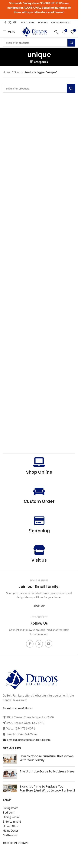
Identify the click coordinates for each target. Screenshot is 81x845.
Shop (17, 72)
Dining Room (11, 817)
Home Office (10, 826)
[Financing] (39, 520)
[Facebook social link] (5, 22)
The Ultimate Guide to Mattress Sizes (47, 771)
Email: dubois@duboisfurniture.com (28, 739)
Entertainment (12, 821)
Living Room (10, 808)
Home (6, 72)
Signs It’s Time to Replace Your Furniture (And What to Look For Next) (47, 788)
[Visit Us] (39, 550)
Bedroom (8, 812)
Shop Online (39, 472)
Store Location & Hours (18, 708)
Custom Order (39, 501)
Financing (39, 531)
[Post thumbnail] (10, 759)
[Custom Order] (39, 491)
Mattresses (10, 835)
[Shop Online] (39, 462)
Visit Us (39, 560)
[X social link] (9, 22)
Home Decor (10, 830)
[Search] (56, 32)
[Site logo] (34, 31)
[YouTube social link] (15, 22)
